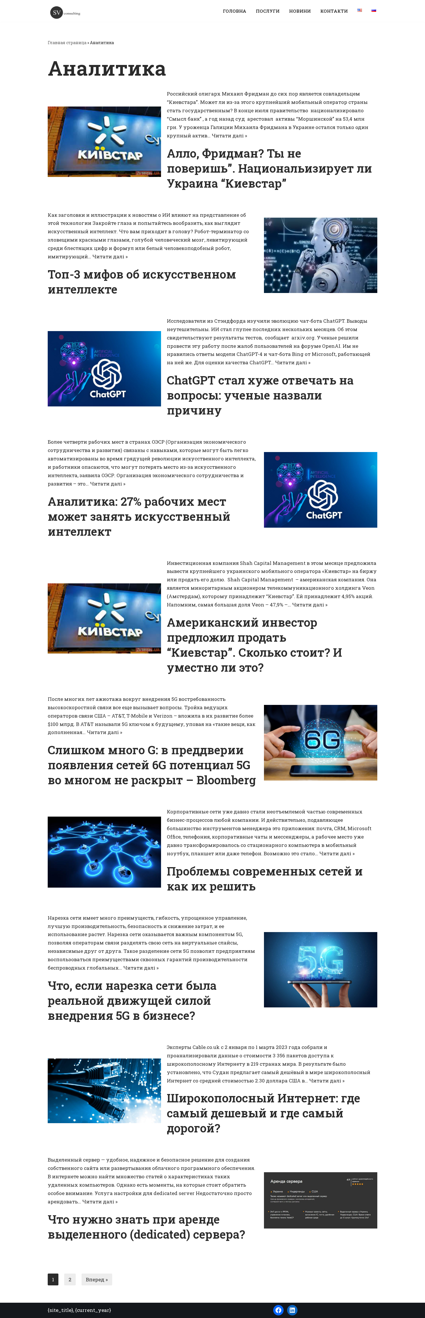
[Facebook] (278, 1310)
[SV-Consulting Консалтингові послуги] (65, 12)
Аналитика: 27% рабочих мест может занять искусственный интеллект (139, 516)
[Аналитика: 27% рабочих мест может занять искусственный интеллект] (320, 489)
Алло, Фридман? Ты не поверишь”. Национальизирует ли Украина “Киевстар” (269, 168)
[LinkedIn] (292, 1310)
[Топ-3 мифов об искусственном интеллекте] (320, 255)
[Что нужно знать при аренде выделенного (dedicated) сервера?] (320, 1200)
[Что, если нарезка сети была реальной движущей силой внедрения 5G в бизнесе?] (320, 969)
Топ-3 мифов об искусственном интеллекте (142, 281)
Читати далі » (229, 135)
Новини (300, 11)
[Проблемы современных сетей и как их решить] (104, 852)
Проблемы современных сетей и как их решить (265, 878)
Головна (234, 11)
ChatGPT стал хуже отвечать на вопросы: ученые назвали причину (260, 395)
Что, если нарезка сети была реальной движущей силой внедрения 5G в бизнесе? (132, 1000)
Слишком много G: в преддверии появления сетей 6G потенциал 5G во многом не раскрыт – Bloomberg (152, 764)
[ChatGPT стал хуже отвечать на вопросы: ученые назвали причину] (104, 368)
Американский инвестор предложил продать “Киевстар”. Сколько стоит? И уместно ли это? (254, 645)
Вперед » (97, 1279)
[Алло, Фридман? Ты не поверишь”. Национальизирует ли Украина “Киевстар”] (104, 142)
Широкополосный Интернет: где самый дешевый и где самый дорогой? (263, 1113)
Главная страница (67, 42)
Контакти (334, 11)
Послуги (268, 11)
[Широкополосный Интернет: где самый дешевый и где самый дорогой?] (104, 1090)
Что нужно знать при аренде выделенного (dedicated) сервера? (146, 1226)
